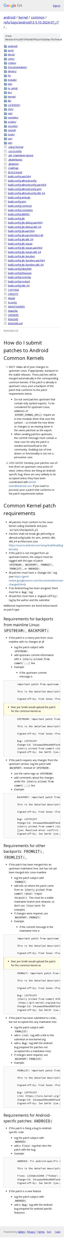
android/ (13, 46)
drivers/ (12, 71)
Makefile (13, 311)
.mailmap (13, 168)
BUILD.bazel (15, 172)
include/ (12, 80)
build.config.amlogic (19, 197)
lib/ (9, 100)
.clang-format (15, 147)
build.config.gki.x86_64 (20, 239)
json (57, 1231)
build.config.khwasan (20, 273)
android (9, 17)
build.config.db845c (19, 214)
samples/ (13, 117)
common (37, 17)
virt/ (10, 143)
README (13, 319)
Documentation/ (17, 67)
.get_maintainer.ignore (20, 155)
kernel (23, 17)
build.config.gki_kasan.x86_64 (24, 252)
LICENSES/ (14, 105)
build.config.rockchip (19, 277)
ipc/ (10, 92)
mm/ (10, 109)
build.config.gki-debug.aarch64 (25, 222)
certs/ (11, 58)
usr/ (10, 138)
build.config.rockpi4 (19, 281)
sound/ (12, 130)
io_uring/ (13, 88)
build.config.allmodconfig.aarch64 (27, 184)
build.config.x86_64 (18, 285)
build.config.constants (20, 210)
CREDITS (13, 294)
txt (49, 1231)
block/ (11, 54)
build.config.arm (17, 201)
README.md (15, 323)
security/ (13, 126)
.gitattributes (15, 159)
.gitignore (13, 164)
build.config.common (20, 205)
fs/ (9, 75)
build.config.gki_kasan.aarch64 (25, 247)
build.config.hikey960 (20, 268)
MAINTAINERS (16, 306)
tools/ (11, 134)
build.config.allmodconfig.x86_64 (26, 193)
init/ (10, 84)
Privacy (31, 1232)
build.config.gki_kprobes (21, 256)
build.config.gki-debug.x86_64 (24, 227)
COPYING (13, 290)
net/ (10, 113)
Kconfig (12, 302)
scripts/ (12, 121)
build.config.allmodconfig (22, 180)
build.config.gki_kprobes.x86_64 (25, 264)
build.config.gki (16, 218)
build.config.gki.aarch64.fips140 (25, 235)
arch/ (11, 50)
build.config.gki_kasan (20, 243)
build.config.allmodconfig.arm (24, 189)
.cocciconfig (14, 151)
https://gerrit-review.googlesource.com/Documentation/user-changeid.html (36, 580)
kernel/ (12, 96)
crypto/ (12, 63)
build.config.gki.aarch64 (21, 231)
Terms (41, 1232)
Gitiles (21, 1232)
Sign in (56, 5)
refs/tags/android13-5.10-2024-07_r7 (31, 22)
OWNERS (13, 315)
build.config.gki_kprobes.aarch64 (26, 260)
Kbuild (11, 298)
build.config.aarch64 (19, 176)
